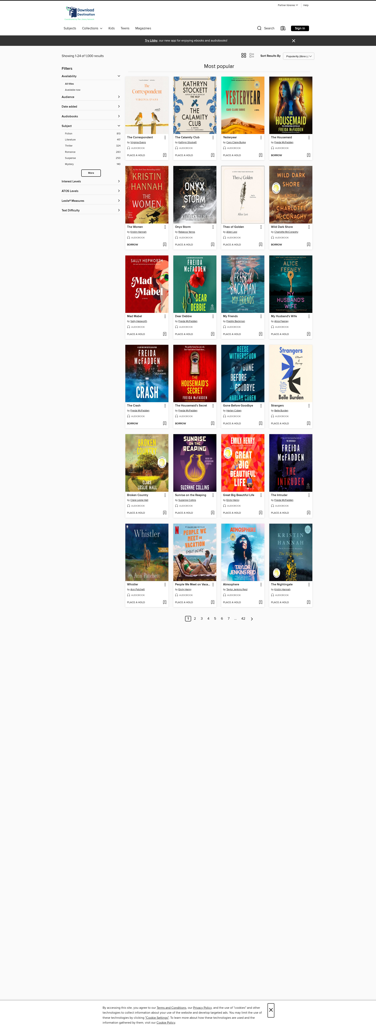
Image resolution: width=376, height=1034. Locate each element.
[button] (288, 5)
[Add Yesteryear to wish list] (260, 155)
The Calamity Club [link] (187, 137)
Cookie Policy (165, 1023)
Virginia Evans (138, 142)
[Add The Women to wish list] (164, 244)
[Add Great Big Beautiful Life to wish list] (260, 513)
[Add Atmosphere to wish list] (260, 602)
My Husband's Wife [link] (284, 316)
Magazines (143, 28)
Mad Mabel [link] (134, 316)
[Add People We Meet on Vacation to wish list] (212, 602)
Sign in (300, 28)
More (91, 173)
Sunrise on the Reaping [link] (190, 495)
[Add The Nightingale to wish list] (308, 602)
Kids (111, 28)
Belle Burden (281, 410)
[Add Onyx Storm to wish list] (212, 244)
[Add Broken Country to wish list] (164, 513)
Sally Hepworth (138, 321)
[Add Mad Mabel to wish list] (164, 334)
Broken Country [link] (137, 495)
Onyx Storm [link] (183, 227)
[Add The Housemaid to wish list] (308, 155)
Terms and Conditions (171, 1008)
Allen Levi (231, 232)
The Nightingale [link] (282, 584)
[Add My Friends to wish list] (260, 334)
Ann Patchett (137, 589)
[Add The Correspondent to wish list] (164, 155)
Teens (125, 28)
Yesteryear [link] (230, 137)
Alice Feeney (281, 321)
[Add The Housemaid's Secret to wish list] (212, 423)
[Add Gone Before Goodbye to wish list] (260, 423)
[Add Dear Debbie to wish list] (212, 334)
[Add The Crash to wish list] (164, 423)
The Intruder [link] (279, 495)
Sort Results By (270, 56)
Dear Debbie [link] (183, 316)
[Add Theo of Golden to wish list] (260, 244)
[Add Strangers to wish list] (308, 423)
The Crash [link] (134, 405)
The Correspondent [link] (140, 137)
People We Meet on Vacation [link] (193, 584)
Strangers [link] (277, 405)
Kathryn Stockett (187, 142)
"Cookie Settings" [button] (157, 1018)
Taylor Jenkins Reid (236, 589)
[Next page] (252, 618)
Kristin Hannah (138, 232)
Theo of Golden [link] (233, 227)
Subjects (70, 28)
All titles (69, 84)
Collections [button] (91, 28)
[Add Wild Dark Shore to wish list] (308, 244)
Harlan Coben (233, 410)
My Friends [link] (230, 316)
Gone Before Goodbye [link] (238, 405)
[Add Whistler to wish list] (164, 602)
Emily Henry (232, 500)
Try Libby (151, 41)
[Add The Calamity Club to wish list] (212, 155)
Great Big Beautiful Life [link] (238, 495)
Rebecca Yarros (186, 232)
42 (243, 619)
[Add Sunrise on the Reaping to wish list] (212, 513)
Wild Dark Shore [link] (282, 227)
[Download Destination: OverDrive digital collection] (80, 13)
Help (305, 5)
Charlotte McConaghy (286, 232)
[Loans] (283, 29)
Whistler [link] (132, 584)
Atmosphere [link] (231, 584)
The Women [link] (135, 227)
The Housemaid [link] (281, 137)
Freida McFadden (283, 142)
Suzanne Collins (187, 500)
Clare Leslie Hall (139, 500)
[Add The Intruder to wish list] (308, 513)
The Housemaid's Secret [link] (191, 405)
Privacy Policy (202, 1008)
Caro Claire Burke (236, 142)
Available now (72, 89)
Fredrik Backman (235, 321)
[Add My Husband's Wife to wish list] (308, 334)
